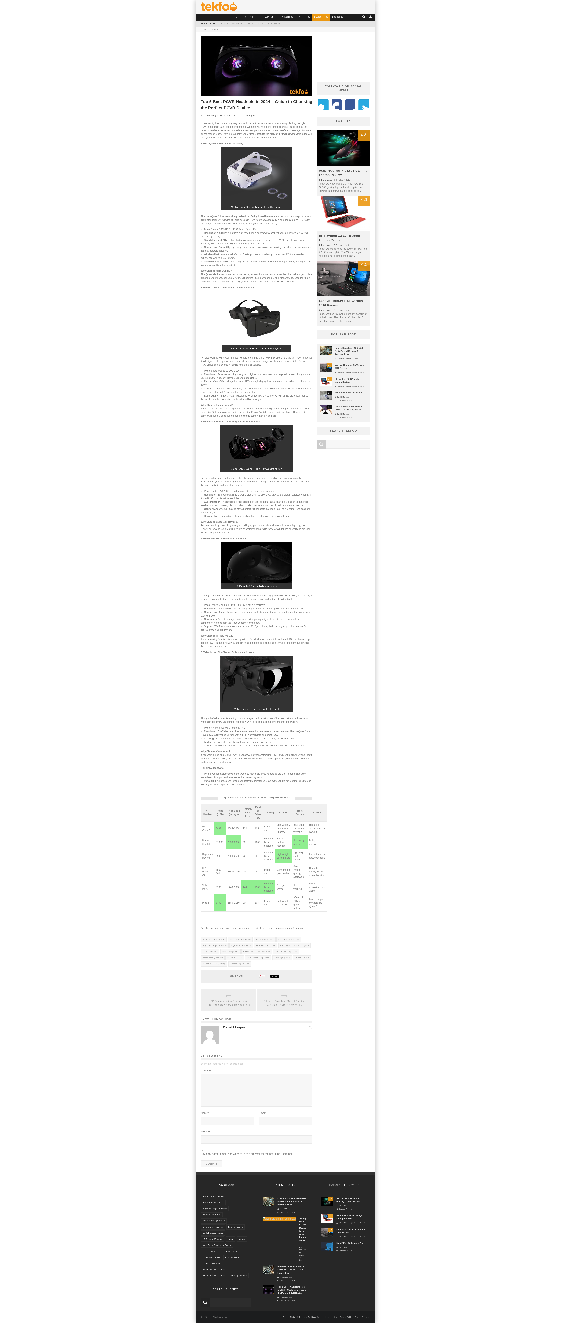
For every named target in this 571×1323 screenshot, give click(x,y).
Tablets (303, 17)
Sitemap (365, 1317)
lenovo (242, 1239)
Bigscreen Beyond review (215, 946)
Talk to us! (294, 1317)
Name (205, 1113)
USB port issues (232, 1257)
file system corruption (213, 1227)
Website (205, 1131)
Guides (337, 17)
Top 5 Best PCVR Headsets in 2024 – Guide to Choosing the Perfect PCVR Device (291, 1290)
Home (235, 17)
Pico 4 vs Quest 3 (230, 952)
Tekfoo (285, 1317)
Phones (287, 17)
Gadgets (321, 17)
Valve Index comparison (286, 952)
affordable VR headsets (214, 940)
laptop (230, 1239)
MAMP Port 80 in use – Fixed (350, 1243)
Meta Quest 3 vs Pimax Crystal (294, 946)
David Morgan (211, 115)
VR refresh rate (302, 958)
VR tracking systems (239, 964)
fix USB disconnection (213, 1233)
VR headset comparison (258, 958)
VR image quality (282, 958)
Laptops (270, 17)
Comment (206, 1070)
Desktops (251, 17)
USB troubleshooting (212, 1263)
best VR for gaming (265, 940)
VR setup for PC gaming (214, 964)
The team (303, 1317)
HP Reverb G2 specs (265, 946)
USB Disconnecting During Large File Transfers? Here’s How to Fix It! (228, 1003)
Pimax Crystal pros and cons (256, 952)
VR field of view (234, 958)
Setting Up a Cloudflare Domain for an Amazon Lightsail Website (252, 24)
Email (262, 1113)
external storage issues (214, 1221)
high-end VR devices (241, 946)
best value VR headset (240, 940)
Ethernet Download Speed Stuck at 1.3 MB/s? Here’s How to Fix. (284, 1003)
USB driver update (211, 1257)
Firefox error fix (235, 1227)
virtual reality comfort (213, 958)
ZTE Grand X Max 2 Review (348, 392)
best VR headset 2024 (288, 940)
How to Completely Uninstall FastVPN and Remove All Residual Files (349, 351)
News (336, 1317)
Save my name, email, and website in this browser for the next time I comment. (247, 1153)
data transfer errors (212, 1215)
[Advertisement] (343, 57)
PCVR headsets (210, 952)
